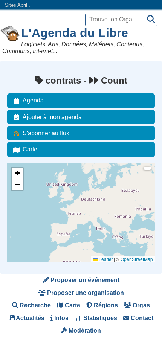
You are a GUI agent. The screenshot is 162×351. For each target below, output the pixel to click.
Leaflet (105, 259)
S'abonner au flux (46, 133)
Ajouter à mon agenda (52, 117)
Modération (84, 330)
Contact (141, 318)
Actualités (29, 318)
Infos (61, 318)
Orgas (140, 305)
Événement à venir (31, 180)
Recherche (34, 305)
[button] (17, 173)
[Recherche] (151, 19)
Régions (105, 305)
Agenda (33, 100)
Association (23, 200)
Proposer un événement (84, 280)
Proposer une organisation (85, 293)
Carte (30, 149)
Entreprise (22, 220)
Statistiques (99, 318)
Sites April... (18, 5)
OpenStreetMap (137, 259)
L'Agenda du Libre (74, 33)
